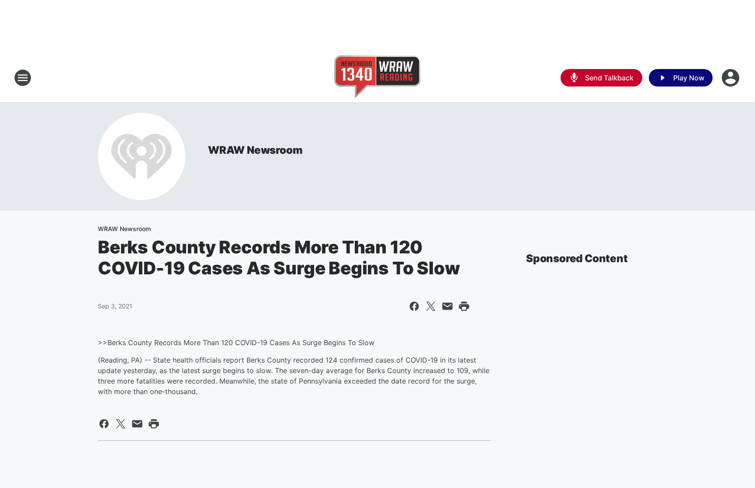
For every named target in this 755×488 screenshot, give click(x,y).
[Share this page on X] (431, 306)
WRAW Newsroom (255, 150)
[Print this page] (464, 306)
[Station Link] (377, 77)
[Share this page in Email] (447, 306)
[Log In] (731, 78)
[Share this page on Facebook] (414, 306)
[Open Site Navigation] (22, 78)
